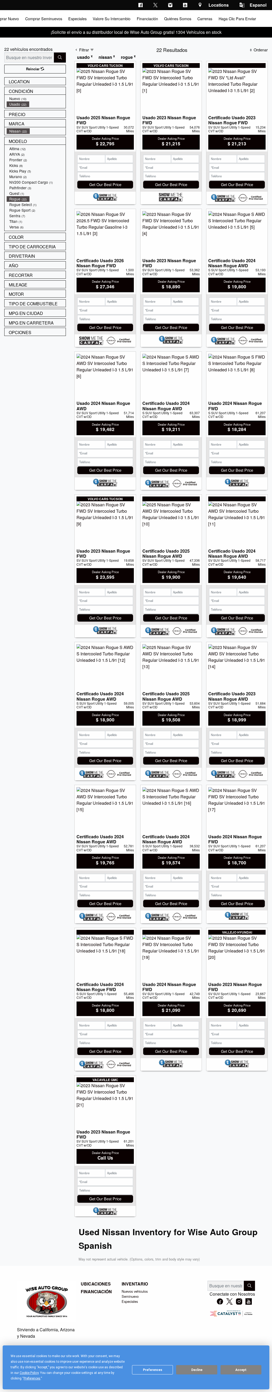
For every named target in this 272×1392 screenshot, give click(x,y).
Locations (219, 5)
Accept (240, 1370)
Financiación (96, 1291)
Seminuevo (130, 1296)
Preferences (152, 1370)
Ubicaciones (96, 1284)
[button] (43, 18)
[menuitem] (36, 98)
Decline (196, 1370)
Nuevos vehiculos (135, 1291)
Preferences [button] (32, 1378)
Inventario (135, 1284)
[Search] (60, 57)
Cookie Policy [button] (29, 1373)
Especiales (130, 1301)
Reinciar (33, 69)
